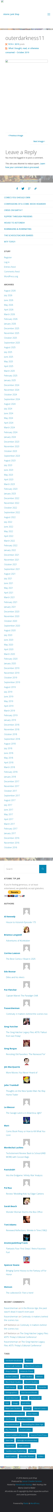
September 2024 (12, 399)
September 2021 (12, 569)
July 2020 (8, 635)
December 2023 (11, 441)
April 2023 (8, 479)
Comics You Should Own (17, 197)
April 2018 (8, 762)
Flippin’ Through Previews (18, 216)
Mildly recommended (14, 1413)
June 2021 (8, 583)
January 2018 (10, 776)
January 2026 (10, 323)
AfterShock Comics (33, 1366)
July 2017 (8, 805)
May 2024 (8, 418)
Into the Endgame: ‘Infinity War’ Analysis (24, 1175)
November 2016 (11, 842)
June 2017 (8, 809)
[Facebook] (17, 189)
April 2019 (8, 706)
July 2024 (8, 408)
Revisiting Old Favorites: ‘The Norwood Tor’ (25, 1054)
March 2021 (9, 597)
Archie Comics (12, 1376)
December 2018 (11, 724)
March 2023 (9, 484)
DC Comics (29, 1387)
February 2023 (10, 489)
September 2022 (12, 512)
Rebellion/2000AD (25, 1419)
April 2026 (8, 309)
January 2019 (10, 720)
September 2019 (12, 682)
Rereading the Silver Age (33, 1424)
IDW (7, 1403)
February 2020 (10, 658)
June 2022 (8, 526)
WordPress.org (11, 276)
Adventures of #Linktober (18, 940)
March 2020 (9, 654)
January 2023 (10, 493)
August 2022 (10, 517)
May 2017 (8, 814)
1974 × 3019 (14, 44)
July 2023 (8, 465)
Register (8, 257)
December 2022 (11, 498)
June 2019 (8, 696)
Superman (10, 1445)
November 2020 (11, 616)
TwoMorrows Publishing (15, 1451)
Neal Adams (32, 1413)
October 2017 (10, 790)
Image (15, 1403)
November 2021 (11, 559)
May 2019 (8, 701)
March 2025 (9, 371)
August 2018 (10, 743)
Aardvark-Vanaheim (14, 1360)
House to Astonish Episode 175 (21, 922)
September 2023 (12, 455)
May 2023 (8, 474)
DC (20, 1387)
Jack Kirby (26, 1403)
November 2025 (11, 333)
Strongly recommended (27, 1440)
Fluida (25, 1503)
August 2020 (10, 630)
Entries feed (10, 266)
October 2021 (10, 564)
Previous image (16, 135)
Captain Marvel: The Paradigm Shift (22, 995)
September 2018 (12, 739)
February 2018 (10, 772)
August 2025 (10, 347)
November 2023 (11, 446)
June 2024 (8, 413)
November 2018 (11, 729)
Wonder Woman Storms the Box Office (24, 1212)
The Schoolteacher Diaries (18, 235)
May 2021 (8, 588)
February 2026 (10, 319)
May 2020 (8, 644)
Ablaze (29, 1360)
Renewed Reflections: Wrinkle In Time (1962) (26, 1230)
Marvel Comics (40, 1408)
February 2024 (10, 432)
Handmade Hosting (24, 1484)
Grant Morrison (12, 1398)
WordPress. (35, 1503)
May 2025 (8, 361)
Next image (38, 141)
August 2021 (10, 573)
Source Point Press (39, 1435)
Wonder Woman (27, 1456)
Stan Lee (9, 1440)
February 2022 (10, 545)
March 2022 (9, 540)
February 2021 (10, 602)
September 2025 (12, 342)
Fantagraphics (11, 1392)
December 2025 (11, 328)
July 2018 (8, 748)
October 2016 (10, 847)
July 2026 (8, 295)
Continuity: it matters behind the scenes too (26, 1014)
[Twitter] (23, 189)
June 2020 (8, 639)
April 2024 (8, 422)
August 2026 (10, 290)
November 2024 (11, 389)
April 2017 (8, 819)
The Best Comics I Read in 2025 (20, 959)
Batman (39, 1376)
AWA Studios (27, 1376)
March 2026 (9, 314)
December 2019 (11, 668)
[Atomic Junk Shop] (10, 11)
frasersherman (11, 1308)
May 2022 (8, 531)
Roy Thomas (11, 1429)
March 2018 (9, 767)
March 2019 (9, 710)
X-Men (41, 1456)
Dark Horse (10, 1387)
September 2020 (12, 625)
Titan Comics (24, 1445)
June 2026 (8, 300)
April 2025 (8, 366)
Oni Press (10, 1419)
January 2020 (10, 663)
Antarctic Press (26, 1371)
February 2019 (10, 715)
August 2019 (10, 687)
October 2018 (10, 734)
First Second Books (29, 1392)
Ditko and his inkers (15, 977)
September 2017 (12, 795)
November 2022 (11, 503)
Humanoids (35, 1398)
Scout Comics (25, 1429)
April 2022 (8, 536)
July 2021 (8, 578)
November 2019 (11, 672)
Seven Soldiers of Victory (16, 1435)
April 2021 (8, 592)
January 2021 (10, 607)
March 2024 (9, 427)
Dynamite (42, 1387)
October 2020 (10, 621)
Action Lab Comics (13, 1366)
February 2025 (10, 375)
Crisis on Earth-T (13, 210)
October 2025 (10, 337)
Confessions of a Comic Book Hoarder (25, 204)
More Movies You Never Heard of (21, 1072)
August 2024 (10, 404)
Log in (6, 262)
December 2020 (11, 611)
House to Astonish (14, 223)
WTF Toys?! (9, 242)
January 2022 (10, 550)
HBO (24, 1398)
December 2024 (11, 385)
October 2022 (10, 507)
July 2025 (8, 352)
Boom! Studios (31, 1382)
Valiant (32, 1451)
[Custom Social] (35, 189)
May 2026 (8, 305)
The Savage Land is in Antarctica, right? (24, 1113)
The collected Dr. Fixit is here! (19, 1292)
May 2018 (8, 757)
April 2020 (8, 649)
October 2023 (10, 451)
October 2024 (10, 394)
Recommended (12, 1424)
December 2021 (11, 554)
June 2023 (8, 470)
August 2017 (10, 800)
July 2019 (8, 691)
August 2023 (10, 460)
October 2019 (10, 677)
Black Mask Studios (13, 1382)
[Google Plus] (29, 189)
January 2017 (10, 833)
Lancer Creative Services (32, 1481)
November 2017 (11, 786)
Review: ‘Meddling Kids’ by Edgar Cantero (25, 1193)
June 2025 (8, 356)
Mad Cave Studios (13, 1408)
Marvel (27, 1408)
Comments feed (12, 271)
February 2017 (10, 828)
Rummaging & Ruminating (17, 229)
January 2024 (10, 437)
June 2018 (8, 753)
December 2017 (11, 781)
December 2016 (11, 838)
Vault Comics (11, 1456)
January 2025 (10, 380)
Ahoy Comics (11, 1371)
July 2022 (8, 522)
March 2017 (9, 824)
